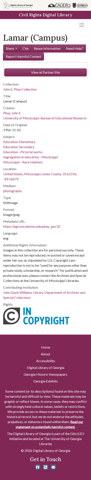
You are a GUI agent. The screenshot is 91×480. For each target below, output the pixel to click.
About (45, 354)
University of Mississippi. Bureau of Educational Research (44, 118)
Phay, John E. (12, 113)
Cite (25, 48)
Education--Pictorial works (23, 152)
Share (10, 48)
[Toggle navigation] (82, 25)
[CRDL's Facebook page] (37, 467)
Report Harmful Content (23, 56)
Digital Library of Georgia (45, 368)
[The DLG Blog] (45, 467)
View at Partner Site (45, 72)
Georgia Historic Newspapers (45, 374)
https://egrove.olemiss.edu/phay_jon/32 (31, 226)
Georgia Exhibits (45, 381)
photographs (12, 191)
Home (45, 347)
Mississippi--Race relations (23, 162)
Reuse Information (47, 48)
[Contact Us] (53, 467)
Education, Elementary (19, 142)
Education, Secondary (18, 147)
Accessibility (45, 361)
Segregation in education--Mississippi (30, 157)
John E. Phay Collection (20, 89)
